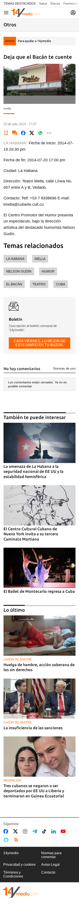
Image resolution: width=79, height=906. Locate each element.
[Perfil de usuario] (73, 12)
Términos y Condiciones (13, 874)
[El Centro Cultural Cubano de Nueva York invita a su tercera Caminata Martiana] (39, 505)
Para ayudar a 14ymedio (34, 41)
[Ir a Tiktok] (45, 831)
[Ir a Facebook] (6, 831)
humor (48, 271)
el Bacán (14, 284)
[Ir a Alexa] (6, 839)
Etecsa (55, 3)
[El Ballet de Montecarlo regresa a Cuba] (39, 568)
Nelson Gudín (18, 271)
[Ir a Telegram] (35, 831)
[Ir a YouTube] (64, 831)
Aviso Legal (50, 864)
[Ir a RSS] (17, 839)
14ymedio (11, 853)
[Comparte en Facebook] (23, 133)
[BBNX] (21, 892)
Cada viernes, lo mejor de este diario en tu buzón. (40, 343)
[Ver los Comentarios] (14, 133)
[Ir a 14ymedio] (26, 12)
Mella (40, 259)
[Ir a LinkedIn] (54, 831)
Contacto (48, 872)
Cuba (60, 284)
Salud (43, 3)
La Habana (15, 259)
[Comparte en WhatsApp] (40, 133)
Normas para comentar (51, 855)
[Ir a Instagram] (26, 831)
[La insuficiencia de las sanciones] (39, 699)
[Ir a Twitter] (16, 831)
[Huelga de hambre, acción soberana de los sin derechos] (39, 635)
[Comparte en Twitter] (31, 133)
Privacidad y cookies (19, 864)
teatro (39, 284)
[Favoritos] (6, 133)
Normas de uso (64, 368)
